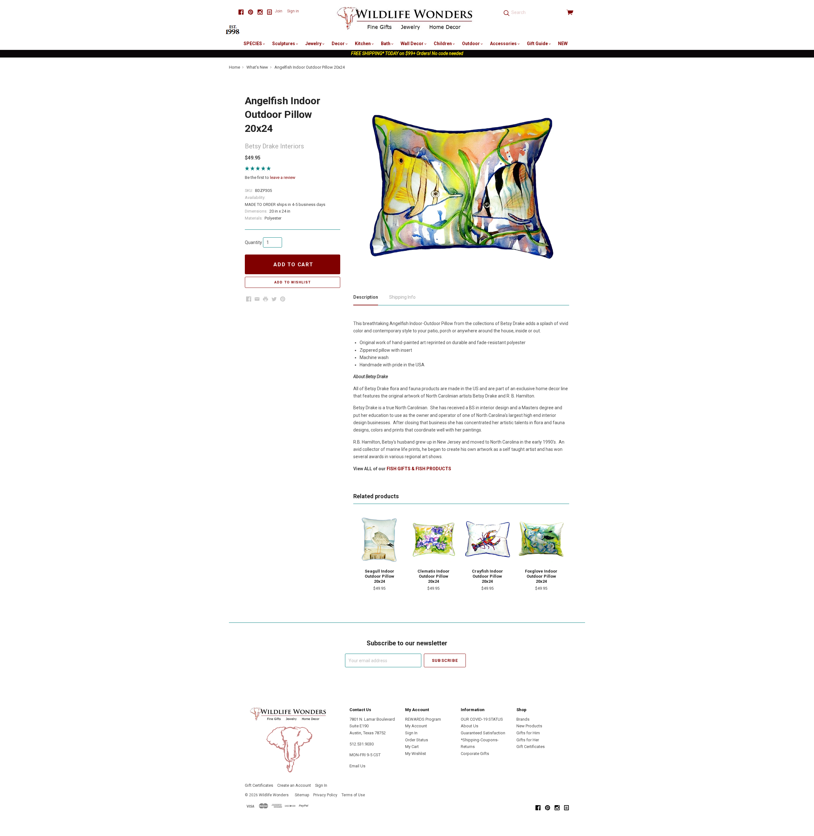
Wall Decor (412, 43)
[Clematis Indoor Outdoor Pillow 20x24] (433, 539)
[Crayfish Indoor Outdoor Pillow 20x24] (487, 539)
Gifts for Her (527, 739)
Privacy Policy (325, 795)
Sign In (411, 733)
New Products (529, 726)
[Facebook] (241, 12)
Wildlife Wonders (274, 795)
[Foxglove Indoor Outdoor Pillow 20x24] (541, 539)
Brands (522, 719)
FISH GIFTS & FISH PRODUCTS (419, 468)
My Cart (412, 746)
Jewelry (313, 43)
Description (365, 297)
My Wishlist (415, 753)
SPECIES (253, 43)
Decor (339, 43)
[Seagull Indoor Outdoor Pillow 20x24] (379, 539)
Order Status (416, 739)
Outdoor (471, 43)
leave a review (282, 177)
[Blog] (269, 12)
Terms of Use (353, 795)
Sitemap (302, 795)
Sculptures (284, 43)
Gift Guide (538, 43)
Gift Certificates (530, 746)
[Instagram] (260, 12)
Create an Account (294, 785)
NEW (563, 43)
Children (443, 43)
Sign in (293, 11)
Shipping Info (402, 297)
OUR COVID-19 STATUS (482, 719)
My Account (416, 726)
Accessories (504, 43)
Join (278, 11)
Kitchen (363, 43)
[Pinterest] (250, 12)
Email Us (357, 766)
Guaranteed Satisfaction (483, 733)
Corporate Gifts (475, 753)
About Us (469, 726)
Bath (386, 43)
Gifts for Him (528, 733)
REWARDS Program (423, 719)
